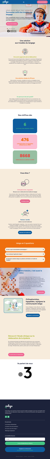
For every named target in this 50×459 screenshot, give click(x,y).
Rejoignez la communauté (33, 315)
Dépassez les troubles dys (25, 232)
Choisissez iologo (25, 201)
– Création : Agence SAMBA (28, 456)
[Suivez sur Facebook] (6, 417)
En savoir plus (41, 292)
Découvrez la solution (42, 2)
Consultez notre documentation (11, 426)
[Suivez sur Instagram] (8, 417)
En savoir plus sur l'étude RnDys (16, 354)
